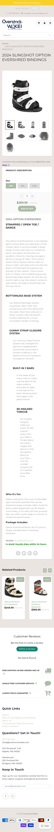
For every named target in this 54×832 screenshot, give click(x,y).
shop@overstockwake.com (36, 13)
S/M (11, 186)
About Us (7, 720)
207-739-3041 (14, 13)
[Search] (50, 35)
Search (5, 715)
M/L (23, 186)
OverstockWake (30, 814)
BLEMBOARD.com (24, 540)
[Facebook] (5, 796)
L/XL (34, 186)
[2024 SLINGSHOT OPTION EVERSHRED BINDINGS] (27, 96)
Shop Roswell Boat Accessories (27, 3)
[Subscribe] (48, 786)
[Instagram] (12, 796)
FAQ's (27, 8)
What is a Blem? (10, 726)
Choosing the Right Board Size (17, 723)
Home (18, 8)
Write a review (27, 649)
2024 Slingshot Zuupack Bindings (39, 604)
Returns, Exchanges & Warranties (18, 717)
